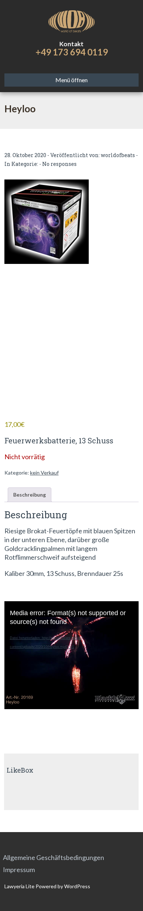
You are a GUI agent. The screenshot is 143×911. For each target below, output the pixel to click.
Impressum (19, 869)
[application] (71, 646)
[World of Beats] (71, 20)
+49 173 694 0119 (72, 52)
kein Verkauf (44, 472)
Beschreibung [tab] (29, 494)
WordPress (76, 886)
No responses (59, 163)
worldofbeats (118, 155)
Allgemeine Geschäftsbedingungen (53, 857)
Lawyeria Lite (20, 886)
